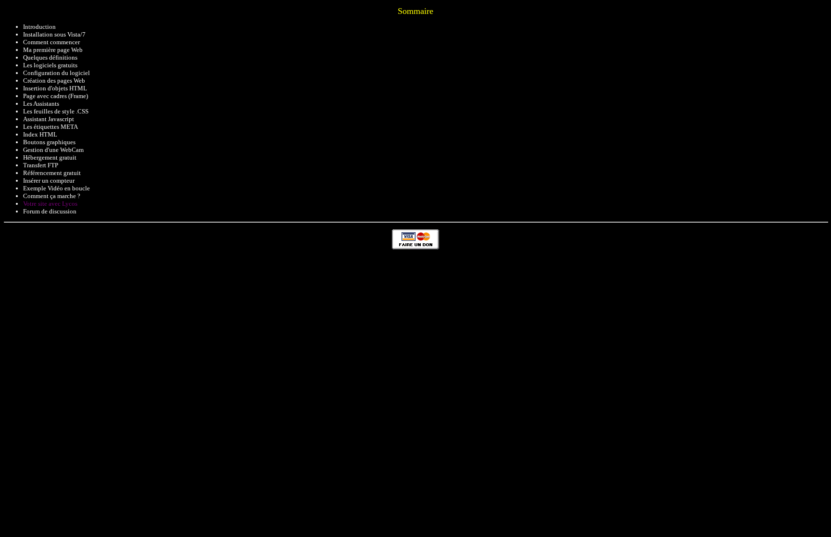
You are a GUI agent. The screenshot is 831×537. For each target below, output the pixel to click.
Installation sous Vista (51, 34)
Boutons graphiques (49, 142)
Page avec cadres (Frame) (55, 96)
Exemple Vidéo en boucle (56, 188)
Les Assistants (41, 103)
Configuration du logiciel (56, 72)
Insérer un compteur (49, 180)
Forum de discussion (49, 211)
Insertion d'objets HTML (55, 88)
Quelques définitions (50, 57)
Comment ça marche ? (51, 196)
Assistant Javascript (48, 119)
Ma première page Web (53, 49)
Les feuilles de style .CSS (55, 111)
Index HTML (40, 134)
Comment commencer (51, 42)
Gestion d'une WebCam (53, 149)
